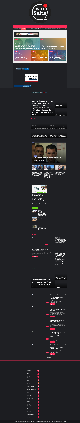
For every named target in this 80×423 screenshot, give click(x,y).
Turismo (28, 407)
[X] (64, 421)
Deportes (28, 383)
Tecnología (29, 395)
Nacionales (29, 374)
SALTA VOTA (29, 411)
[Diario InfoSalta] (40, 12)
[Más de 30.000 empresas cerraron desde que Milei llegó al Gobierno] (34, 226)
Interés (28, 392)
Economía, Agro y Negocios (31, 389)
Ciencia (28, 408)
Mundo (28, 382)
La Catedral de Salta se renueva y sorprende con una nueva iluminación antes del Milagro (40, 28)
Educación (28, 410)
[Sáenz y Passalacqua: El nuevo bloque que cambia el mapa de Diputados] (61, 275)
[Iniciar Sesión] (40, 26)
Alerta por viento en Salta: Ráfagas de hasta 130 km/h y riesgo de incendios (57, 297)
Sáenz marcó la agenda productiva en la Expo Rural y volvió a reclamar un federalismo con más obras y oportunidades (22, 57)
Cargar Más (49, 357)
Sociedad (51, 51)
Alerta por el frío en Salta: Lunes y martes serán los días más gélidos (57, 309)
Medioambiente (29, 405)
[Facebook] (63, 421)
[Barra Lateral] (41, 26)
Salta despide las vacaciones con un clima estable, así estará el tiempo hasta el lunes (57, 321)
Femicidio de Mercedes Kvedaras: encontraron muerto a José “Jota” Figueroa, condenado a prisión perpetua (27, 46)
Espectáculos (29, 404)
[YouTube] (65, 421)
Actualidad (29, 370)
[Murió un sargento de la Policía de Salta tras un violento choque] (53, 44)
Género (17, 39)
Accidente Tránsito (30, 398)
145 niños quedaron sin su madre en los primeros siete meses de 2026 (60, 173)
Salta (42, 39)
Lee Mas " (34, 207)
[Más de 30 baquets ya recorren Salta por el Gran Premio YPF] (57, 55)
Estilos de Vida (29, 399)
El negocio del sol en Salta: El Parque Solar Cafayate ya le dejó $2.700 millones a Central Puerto (42, 220)
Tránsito (28, 402)
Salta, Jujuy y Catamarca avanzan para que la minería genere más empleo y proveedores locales (42, 213)
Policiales (28, 379)
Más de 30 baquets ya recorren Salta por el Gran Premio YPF (55, 59)
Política (28, 380)
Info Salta (34, 194)
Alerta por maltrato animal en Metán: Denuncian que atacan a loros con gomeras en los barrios (40, 128)
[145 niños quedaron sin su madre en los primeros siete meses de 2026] (60, 168)
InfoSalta (35, 161)
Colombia (28, 417)
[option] (40, 50)
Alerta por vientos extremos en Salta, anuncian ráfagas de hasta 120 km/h (58, 347)
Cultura (28, 401)
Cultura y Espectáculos (30, 386)
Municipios (29, 371)
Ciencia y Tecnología (30, 414)
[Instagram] (66, 421)
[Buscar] (43, 26)
